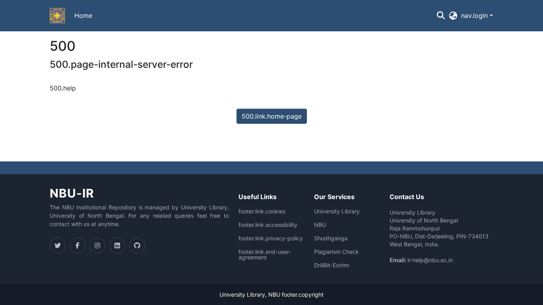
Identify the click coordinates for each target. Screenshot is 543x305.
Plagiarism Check (336, 252)
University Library (337, 211)
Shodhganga (330, 238)
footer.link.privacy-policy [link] (271, 238)
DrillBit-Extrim (331, 265)
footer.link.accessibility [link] (268, 225)
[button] (57, 16)
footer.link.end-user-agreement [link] (265, 254)
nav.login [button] (475, 15)
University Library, (243, 294)
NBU (320, 225)
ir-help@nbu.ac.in (430, 260)
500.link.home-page (272, 116)
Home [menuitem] (83, 15)
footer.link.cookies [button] (262, 211)
